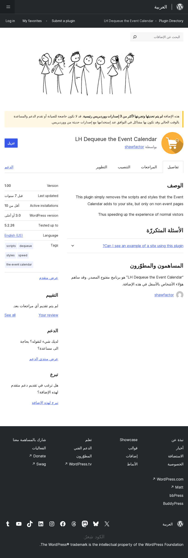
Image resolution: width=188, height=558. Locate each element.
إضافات (132, 456)
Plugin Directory (171, 21)
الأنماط (132, 464)
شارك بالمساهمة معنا (29, 439)
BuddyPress (173, 503)
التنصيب (124, 167)
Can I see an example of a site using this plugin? (143, 246)
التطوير (101, 167)
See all (10, 315)
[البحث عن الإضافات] (134, 36)
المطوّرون (84, 456)
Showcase (129, 439)
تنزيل (11, 143)
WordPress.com (167, 479)
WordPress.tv (78, 464)
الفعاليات (39, 448)
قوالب (133, 448)
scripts (11, 246)
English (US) (14, 235)
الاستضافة (175, 456)
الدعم (9, 167)
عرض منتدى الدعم (43, 358)
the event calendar (19, 264)
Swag (39, 464)
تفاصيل (173, 167)
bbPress (176, 495)
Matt (177, 487)
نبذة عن (177, 439)
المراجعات (149, 167)
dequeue (25, 246)
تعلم (88, 439)
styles (10, 255)
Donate (37, 456)
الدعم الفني (83, 448)
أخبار (179, 448)
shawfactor (134, 146)
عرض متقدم (48, 277)
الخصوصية (175, 464)
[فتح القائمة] (7, 7)
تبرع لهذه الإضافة (45, 402)
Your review (48, 315)
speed (22, 255)
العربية (168, 524)
